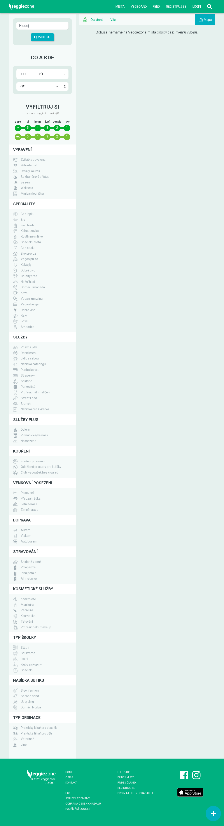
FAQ (67, 793)
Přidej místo (126, 777)
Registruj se (176, 6)
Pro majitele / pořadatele (135, 793)
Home (69, 772)
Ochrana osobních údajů (83, 803)
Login (196, 6)
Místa (120, 6)
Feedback (123, 772)
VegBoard (139, 6)
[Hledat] (209, 6)
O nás (69, 777)
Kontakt (71, 782)
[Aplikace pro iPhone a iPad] (190, 792)
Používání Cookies (77, 808)
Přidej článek (126, 782)
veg (18, 136)
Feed (156, 6)
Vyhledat (44, 37)
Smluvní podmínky (77, 798)
